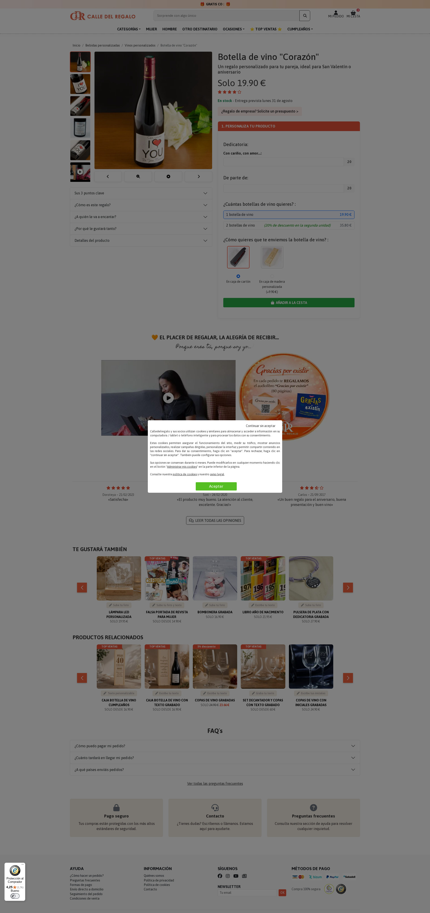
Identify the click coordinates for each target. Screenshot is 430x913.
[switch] (15, 896)
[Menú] (22, 865)
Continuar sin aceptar (260, 426)
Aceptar (216, 486)
